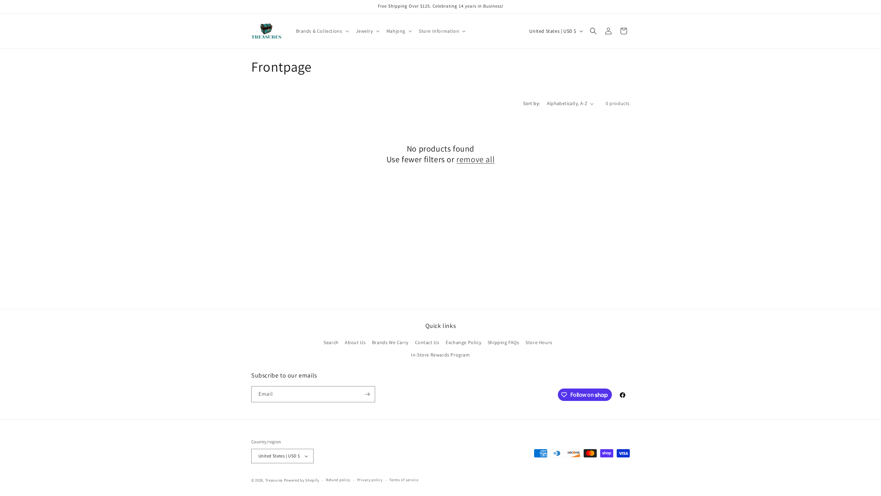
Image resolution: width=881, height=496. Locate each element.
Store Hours (539, 342)
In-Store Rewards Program (440, 355)
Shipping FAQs (503, 342)
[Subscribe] (367, 394)
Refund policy (338, 479)
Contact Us (427, 342)
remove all (475, 159)
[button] (322, 31)
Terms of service (403, 479)
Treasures (274, 480)
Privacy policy (370, 479)
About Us (355, 342)
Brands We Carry (390, 342)
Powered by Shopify (301, 480)
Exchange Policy (463, 342)
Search (331, 342)
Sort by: (531, 103)
